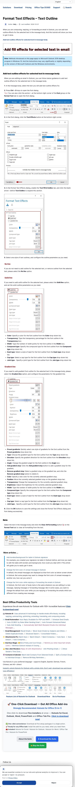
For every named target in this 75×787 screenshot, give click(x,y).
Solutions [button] (7, 7)
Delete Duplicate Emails (14, 634)
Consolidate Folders (48, 634)
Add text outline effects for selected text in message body (25, 40)
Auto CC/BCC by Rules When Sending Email (23, 622)
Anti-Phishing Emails (50, 649)
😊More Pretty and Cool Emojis (30, 643)
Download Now (43, 692)
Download (18, 7)
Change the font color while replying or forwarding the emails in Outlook (33, 582)
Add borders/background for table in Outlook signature (27, 557)
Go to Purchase (58, 692)
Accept (19, 783)
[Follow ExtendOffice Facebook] (4, 762)
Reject (54, 783)
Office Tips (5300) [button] (42, 7)
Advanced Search (32, 634)
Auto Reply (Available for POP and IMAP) (35, 619)
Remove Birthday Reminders (33, 657)
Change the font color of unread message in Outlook (26, 570)
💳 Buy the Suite (37, 740)
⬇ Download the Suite (47, 734)
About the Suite (25, 734)
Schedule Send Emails (60, 619)
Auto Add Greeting (14, 625)
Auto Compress (19, 640)
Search (68, 7)
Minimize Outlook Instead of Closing (25, 646)
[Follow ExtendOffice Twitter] (9, 762)
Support (56, 7)
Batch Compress (48, 637)
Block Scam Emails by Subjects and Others (49, 631)
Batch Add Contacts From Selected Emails (37, 655)
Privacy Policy (12, 778)
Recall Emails (26, 631)
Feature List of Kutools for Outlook (20, 692)
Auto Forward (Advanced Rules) (54, 622)
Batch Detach (35, 637)
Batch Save (23, 637)
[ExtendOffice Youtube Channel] (13, 762)
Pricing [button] (28, 7)
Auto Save (61, 637)
